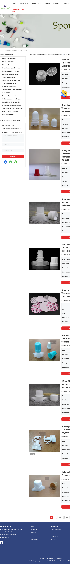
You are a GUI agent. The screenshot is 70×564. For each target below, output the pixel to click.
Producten (8, 50)
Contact (12, 156)
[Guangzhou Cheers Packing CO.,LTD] (5, 6)
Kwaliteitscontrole (35, 536)
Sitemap (42, 558)
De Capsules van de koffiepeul (11, 99)
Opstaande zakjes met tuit (10, 71)
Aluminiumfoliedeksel (9, 86)
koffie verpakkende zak (9, 83)
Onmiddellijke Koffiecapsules (11, 102)
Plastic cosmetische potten (11, 80)
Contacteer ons (34, 539)
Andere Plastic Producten (10, 111)
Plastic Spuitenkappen (9, 59)
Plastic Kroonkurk (7, 62)
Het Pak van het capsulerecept (12, 105)
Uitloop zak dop (7, 65)
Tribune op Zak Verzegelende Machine (13, 108)
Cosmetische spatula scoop (11, 68)
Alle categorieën (55, 539)
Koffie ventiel (6, 93)
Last (67, 517)
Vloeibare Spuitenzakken (10, 96)
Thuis (1, 50)
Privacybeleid (59, 558)
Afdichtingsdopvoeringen (10, 74)
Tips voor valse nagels (9, 77)
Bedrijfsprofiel (34, 529)
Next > (60, 517)
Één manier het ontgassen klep (12, 90)
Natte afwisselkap (7, 114)
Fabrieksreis (33, 532)
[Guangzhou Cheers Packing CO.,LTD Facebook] (1, 542)
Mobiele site (50, 558)
